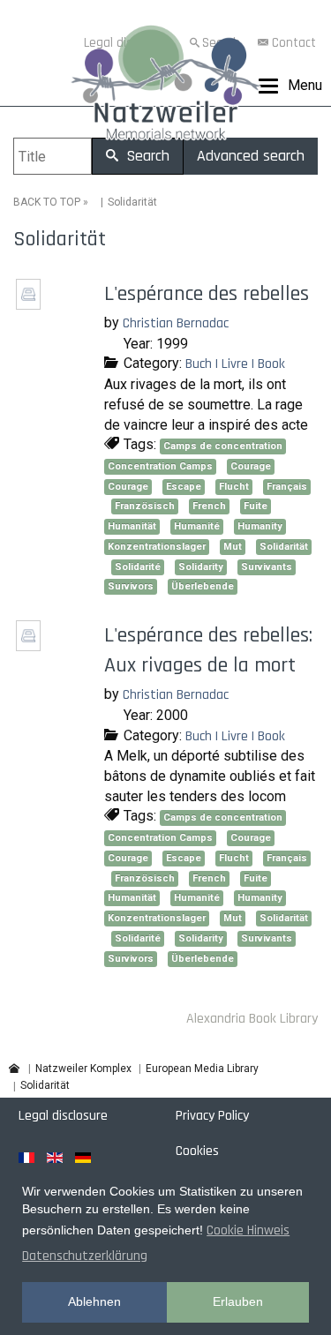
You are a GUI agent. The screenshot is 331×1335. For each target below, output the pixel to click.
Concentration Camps (160, 466)
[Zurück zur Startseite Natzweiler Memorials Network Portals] (165, 86)
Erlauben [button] (238, 1301)
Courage (250, 466)
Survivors (131, 586)
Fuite (255, 506)
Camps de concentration (222, 446)
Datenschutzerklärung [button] (84, 1256)
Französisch (145, 506)
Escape (183, 486)
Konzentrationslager (157, 546)
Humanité (197, 526)
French (209, 506)
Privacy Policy (212, 1115)
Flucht (234, 486)
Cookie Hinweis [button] (248, 1230)
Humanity (259, 526)
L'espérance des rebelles (206, 294)
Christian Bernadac (176, 323)
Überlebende (202, 586)
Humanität (132, 526)
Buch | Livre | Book (235, 364)
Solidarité (138, 567)
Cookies (197, 1151)
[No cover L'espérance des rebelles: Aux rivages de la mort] (30, 645)
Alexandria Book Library (252, 1018)
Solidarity (200, 567)
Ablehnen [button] (94, 1301)
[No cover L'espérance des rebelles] (30, 304)
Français (287, 486)
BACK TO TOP (46, 202)
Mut (232, 546)
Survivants (266, 567)
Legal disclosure (63, 1115)
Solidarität (284, 546)
